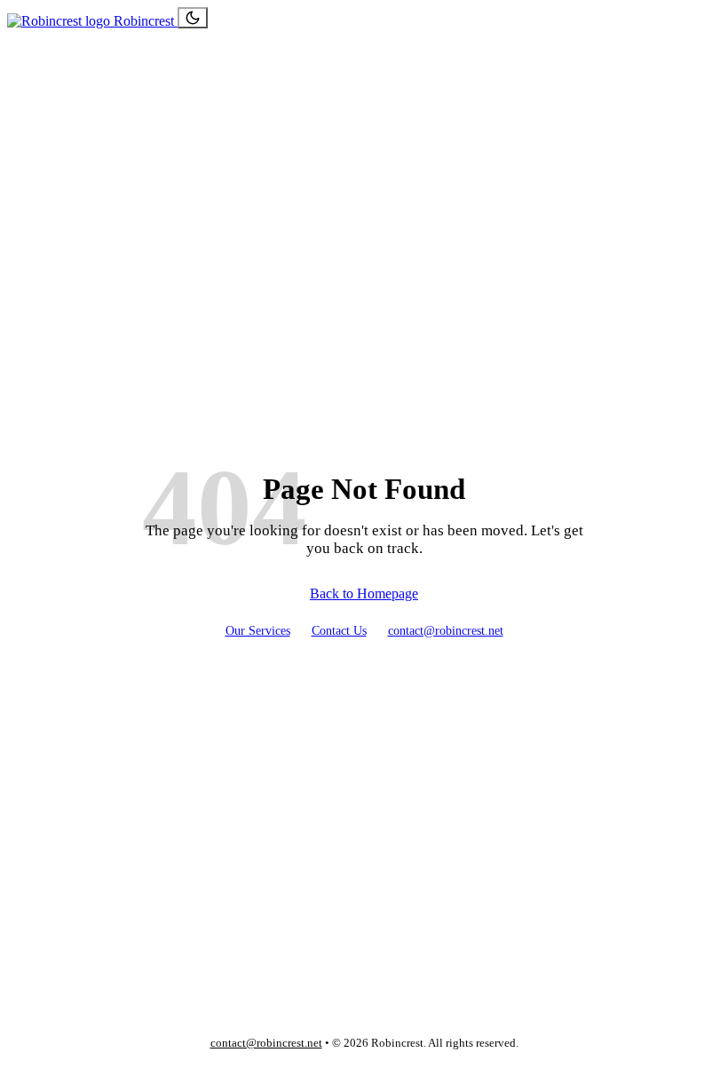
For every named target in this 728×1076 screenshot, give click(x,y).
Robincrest (144, 20)
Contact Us (339, 630)
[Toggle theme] (193, 17)
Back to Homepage (364, 593)
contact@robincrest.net (445, 630)
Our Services (258, 630)
